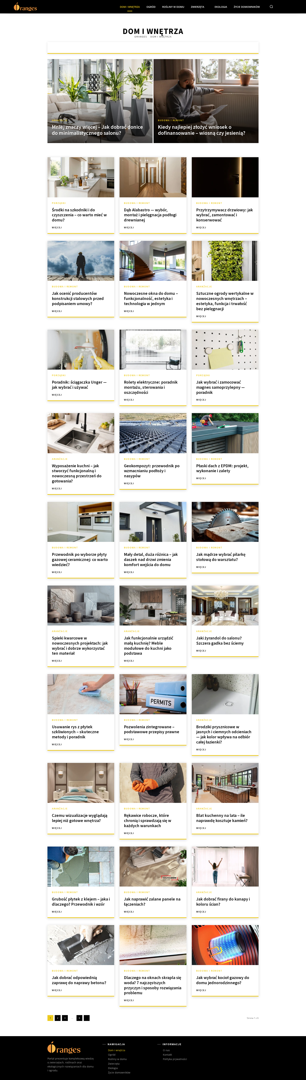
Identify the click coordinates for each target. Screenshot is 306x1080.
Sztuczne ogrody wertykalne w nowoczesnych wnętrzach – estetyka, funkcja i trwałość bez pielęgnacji (225, 301)
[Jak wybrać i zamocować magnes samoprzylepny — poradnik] (225, 350)
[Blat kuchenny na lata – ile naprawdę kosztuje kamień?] (225, 783)
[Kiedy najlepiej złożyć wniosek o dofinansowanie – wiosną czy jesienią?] (206, 101)
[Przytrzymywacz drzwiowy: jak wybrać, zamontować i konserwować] (225, 177)
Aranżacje (130, 47)
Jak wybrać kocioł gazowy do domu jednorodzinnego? (222, 980)
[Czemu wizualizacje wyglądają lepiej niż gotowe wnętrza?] (80, 783)
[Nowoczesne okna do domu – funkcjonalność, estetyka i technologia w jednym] (153, 261)
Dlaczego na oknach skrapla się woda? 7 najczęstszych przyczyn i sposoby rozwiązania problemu (152, 985)
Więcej (57, 227)
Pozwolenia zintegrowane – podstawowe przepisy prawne (151, 729)
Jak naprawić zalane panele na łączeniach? (152, 901)
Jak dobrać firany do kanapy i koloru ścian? (223, 901)
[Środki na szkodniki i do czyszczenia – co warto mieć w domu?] (80, 177)
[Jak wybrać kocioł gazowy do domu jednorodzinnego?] (225, 945)
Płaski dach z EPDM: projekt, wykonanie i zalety (222, 468)
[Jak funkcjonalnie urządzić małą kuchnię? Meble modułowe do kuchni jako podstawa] (153, 606)
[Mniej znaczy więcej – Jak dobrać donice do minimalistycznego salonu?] (100, 101)
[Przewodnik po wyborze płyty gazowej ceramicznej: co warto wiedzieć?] (80, 522)
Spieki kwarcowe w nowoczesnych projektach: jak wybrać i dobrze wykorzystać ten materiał (80, 645)
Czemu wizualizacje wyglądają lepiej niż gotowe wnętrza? (79, 818)
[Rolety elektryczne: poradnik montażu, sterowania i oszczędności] (153, 350)
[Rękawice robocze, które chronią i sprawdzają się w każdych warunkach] (153, 783)
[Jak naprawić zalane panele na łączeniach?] (153, 867)
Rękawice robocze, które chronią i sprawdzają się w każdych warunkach (147, 820)
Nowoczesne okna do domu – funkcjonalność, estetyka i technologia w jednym (151, 298)
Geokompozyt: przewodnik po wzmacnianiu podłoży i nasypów (152, 471)
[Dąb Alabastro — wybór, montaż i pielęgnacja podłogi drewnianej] (153, 177)
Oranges (141, 36)
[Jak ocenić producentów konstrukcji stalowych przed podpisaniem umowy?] (80, 261)
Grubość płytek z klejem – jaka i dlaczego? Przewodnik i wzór (81, 901)
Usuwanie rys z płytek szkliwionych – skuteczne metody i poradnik (75, 732)
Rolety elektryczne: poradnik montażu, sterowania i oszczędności (151, 387)
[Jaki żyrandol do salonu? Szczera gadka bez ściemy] (225, 606)
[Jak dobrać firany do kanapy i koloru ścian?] (225, 867)
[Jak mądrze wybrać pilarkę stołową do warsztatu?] (225, 522)
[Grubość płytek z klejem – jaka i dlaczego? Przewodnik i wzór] (80, 867)
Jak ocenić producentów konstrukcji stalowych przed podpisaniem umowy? (78, 298)
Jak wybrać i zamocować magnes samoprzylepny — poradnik (220, 387)
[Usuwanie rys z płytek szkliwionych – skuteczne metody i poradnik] (80, 694)
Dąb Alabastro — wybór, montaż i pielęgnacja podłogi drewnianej (150, 215)
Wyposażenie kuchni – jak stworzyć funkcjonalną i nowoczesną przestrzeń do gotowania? (76, 473)
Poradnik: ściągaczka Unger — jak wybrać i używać (79, 384)
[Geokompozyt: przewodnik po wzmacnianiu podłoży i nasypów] (153, 433)
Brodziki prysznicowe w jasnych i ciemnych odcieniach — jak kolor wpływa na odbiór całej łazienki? (223, 734)
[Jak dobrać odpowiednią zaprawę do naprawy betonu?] (80, 945)
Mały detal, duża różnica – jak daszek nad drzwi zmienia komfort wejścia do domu (151, 559)
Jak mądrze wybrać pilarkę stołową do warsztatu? (220, 557)
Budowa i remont (153, 47)
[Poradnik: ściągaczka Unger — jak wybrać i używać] (80, 350)
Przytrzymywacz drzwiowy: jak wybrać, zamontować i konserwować (224, 215)
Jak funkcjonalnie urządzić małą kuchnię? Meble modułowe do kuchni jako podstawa (148, 645)
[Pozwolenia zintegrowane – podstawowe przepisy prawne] (153, 694)
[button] (271, 6)
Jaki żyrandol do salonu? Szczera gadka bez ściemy (220, 640)
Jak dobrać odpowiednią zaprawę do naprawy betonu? (79, 980)
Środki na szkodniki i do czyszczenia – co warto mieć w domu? (79, 215)
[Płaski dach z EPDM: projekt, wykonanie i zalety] (225, 433)
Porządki (176, 47)
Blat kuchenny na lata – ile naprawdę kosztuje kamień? (222, 818)
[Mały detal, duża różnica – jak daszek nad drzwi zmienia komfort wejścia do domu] (153, 522)
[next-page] (87, 1018)
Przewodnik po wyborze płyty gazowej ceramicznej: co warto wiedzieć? (80, 559)
